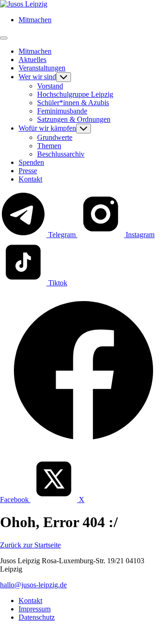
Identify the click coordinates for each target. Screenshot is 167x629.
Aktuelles (32, 59)
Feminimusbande (62, 111)
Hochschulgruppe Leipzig (75, 94)
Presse (28, 171)
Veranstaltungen (42, 68)
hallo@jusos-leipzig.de (33, 585)
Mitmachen (35, 20)
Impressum (35, 609)
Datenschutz (37, 617)
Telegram (61, 235)
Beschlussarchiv (60, 154)
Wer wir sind (37, 77)
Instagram (139, 235)
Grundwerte (54, 137)
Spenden (31, 162)
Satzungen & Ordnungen (73, 119)
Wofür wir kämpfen (47, 128)
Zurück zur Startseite (30, 545)
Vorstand (50, 86)
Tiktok (56, 283)
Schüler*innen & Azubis (73, 103)
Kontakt (30, 179)
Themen (49, 146)
